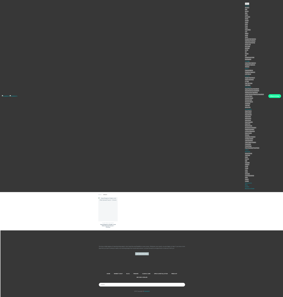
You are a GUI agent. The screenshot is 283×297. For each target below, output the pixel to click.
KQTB (246, 54)
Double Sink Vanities (250, 39)
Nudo (246, 35)
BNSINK (247, 48)
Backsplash (248, 59)
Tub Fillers (247, 85)
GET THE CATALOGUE (142, 253)
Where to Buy (118, 273)
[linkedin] (136, 265)
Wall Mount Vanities (250, 41)
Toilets (247, 150)
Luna (246, 170)
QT (246, 52)
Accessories (248, 109)
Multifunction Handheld (251, 92)
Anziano (247, 7)
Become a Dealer (249, 188)
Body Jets (247, 107)
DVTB (246, 50)
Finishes (135, 273)
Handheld (247, 103)
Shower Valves (249, 102)
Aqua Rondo (248, 114)
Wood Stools (248, 126)
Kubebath (147, 291)
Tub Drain (247, 155)
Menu (247, 4)
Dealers (247, 186)
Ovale (246, 168)
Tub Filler (247, 105)
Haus (246, 28)
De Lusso (247, 17)
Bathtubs (247, 151)
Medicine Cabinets (250, 65)
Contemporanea (249, 175)
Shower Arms (248, 100)
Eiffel (246, 24)
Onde (246, 166)
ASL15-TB (248, 44)
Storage (247, 61)
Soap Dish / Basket (250, 137)
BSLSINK (247, 46)
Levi (246, 31)
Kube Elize (248, 30)
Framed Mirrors (249, 70)
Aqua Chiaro (248, 113)
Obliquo (247, 164)
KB (246, 55)
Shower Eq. (248, 87)
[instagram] (140, 265)
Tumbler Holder (249, 138)
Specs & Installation (161, 273)
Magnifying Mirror (249, 129)
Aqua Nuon (248, 120)
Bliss (246, 13)
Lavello (247, 181)
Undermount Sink (249, 57)
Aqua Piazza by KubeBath (252, 89)
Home (99, 194)
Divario (247, 20)
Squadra (247, 162)
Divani (246, 18)
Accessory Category (250, 127)
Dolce (246, 22)
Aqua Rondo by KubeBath (252, 90)
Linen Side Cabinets (250, 63)
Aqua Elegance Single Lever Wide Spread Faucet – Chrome (108, 226)
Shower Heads (249, 98)
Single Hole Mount (250, 78)
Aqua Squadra (249, 122)
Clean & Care (146, 273)
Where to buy (274, 96)
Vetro (246, 37)
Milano (246, 33)
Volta (246, 177)
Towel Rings (248, 146)
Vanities (247, 6)
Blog (246, 185)
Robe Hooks (248, 133)
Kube (246, 157)
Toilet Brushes (249, 140)
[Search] (183, 285)
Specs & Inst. (248, 183)
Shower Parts (248, 96)
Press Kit (174, 273)
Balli (246, 9)
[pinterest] (148, 265)
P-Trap (247, 81)
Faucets (247, 76)
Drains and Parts (249, 79)
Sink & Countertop (250, 42)
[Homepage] (9, 96)
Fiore (246, 26)
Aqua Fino (247, 124)
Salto (246, 172)
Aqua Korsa (248, 118)
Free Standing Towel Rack (252, 148)
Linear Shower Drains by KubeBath (254, 94)
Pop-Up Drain (248, 83)
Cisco (246, 15)
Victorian (247, 174)
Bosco (247, 11)
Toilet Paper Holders (250, 142)
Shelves (247, 66)
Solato (247, 179)
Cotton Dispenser (250, 131)
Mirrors (247, 68)
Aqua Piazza (248, 111)
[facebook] (144, 265)
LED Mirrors (248, 74)
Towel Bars (248, 144)
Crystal (247, 159)
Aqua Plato (248, 116)
